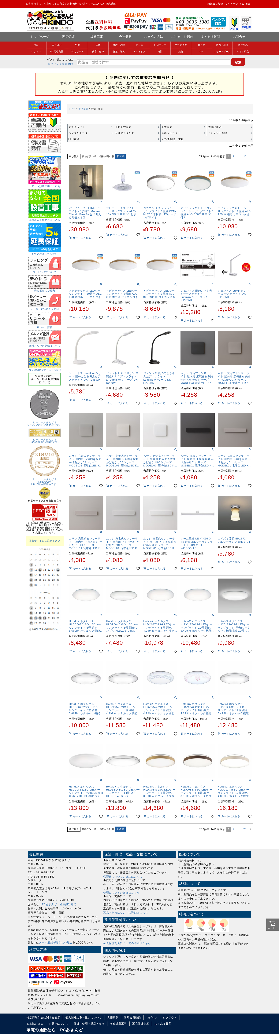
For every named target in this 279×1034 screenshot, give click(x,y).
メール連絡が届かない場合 (56, 942)
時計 (160, 51)
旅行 (180, 51)
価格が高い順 (106, 156)
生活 (98, 44)
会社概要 (125, 36)
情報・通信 (222, 44)
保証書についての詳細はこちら (122, 876)
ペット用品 (243, 51)
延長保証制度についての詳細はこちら (127, 943)
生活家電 (83, 109)
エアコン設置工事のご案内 (44, 186)
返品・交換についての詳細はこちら (125, 912)
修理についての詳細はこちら (121, 892)
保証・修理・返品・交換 (89, 1023)
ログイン (53, 63)
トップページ (39, 36)
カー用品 (243, 44)
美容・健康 (98, 51)
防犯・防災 (119, 51)
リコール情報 (44, 327)
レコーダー (160, 44)
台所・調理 (119, 44)
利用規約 (113, 1017)
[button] (250, 156)
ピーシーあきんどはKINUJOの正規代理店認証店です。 (44, 482)
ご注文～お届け (182, 36)
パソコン (36, 51)
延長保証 (68, 36)
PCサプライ (77, 51)
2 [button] (233, 156)
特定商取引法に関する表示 (43, 1017)
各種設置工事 (118, 1023)
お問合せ (239, 36)
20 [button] (245, 156)
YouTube (245, 3)
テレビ (139, 44)
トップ (72, 109)
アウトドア (139, 51)
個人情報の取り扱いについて (83, 1017)
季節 (77, 44)
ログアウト (170, 1017)
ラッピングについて (44, 272)
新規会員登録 (215, 3)
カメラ (201, 44)
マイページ (231, 3)
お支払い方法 (153, 36)
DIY (201, 51)
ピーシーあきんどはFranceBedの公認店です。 (44, 440)
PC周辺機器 (56, 51)
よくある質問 (210, 36)
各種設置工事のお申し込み (44, 220)
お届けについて (58, 1023)
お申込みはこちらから (45, 253)
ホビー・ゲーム (222, 51)
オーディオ (181, 44)
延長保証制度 (140, 1023)
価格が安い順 (89, 156)
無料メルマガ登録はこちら (44, 345)
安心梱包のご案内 (44, 290)
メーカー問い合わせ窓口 (44, 309)
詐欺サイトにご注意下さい (44, 540)
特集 (36, 44)
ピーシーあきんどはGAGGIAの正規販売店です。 (45, 423)
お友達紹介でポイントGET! (44, 369)
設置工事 (97, 36)
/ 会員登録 (66, 63)
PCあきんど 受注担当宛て (59, 904)
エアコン (57, 44)
